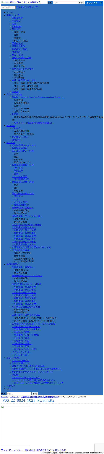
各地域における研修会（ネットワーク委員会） (34, 324)
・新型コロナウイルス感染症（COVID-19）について (37, 383)
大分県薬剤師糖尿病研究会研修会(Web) (40, 396)
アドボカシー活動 (20, 360)
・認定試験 (17, 171)
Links (8, 389)
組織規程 (16, 26)
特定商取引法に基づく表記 (38, 450)
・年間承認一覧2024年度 (24, 239)
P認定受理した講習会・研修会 (26, 224)
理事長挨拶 (17, 18)
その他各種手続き (20, 250)
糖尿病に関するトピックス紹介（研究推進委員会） (37, 369)
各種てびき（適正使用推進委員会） (29, 366)
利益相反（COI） (20, 49)
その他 (15, 375)
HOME (4, 396)
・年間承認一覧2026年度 (24, 244)
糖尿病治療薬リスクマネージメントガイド (32, 372)
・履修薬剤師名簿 (20, 205)
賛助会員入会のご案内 (23, 69)
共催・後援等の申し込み (24, 80)
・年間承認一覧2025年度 (24, 241)
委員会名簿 (17, 43)
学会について (13, 15)
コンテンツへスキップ (27, 7)
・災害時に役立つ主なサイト (26, 377)
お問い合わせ (59, 450)
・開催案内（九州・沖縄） (25, 349)
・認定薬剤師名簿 (20, 179)
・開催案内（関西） (21, 341)
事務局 (15, 91)
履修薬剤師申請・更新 (23, 193)
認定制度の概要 (19, 148)
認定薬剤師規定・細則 (23, 151)
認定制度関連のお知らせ (24, 145)
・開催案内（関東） (21, 332)
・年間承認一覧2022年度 (24, 233)
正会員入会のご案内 (21, 57)
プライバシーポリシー (12, 450)
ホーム (9, 12)
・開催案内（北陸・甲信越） (26, 335)
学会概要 (16, 21)
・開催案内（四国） (21, 346)
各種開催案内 (13, 264)
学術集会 (10, 125)
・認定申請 (17, 168)
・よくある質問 (19, 176)
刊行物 (15, 114)
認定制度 (10, 142)
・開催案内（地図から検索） (26, 326)
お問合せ (10, 386)
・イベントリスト (20, 355)
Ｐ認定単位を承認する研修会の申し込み (31, 247)
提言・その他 (13, 358)
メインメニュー (8, 7)
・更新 (15, 174)
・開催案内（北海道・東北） (26, 329)
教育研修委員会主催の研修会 (26, 307)
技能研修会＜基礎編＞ (23, 208)
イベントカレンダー (21, 352)
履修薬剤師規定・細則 (23, 182)
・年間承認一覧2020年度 (24, 227)
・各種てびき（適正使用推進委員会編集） (32, 123)
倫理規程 (16, 52)
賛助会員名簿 (18, 46)
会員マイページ (94, 3)
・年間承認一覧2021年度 (24, 230)
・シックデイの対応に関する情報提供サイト (33, 380)
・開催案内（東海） (21, 338)
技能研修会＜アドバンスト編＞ (27, 216)
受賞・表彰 (17, 55)
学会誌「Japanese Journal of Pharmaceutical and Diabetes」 (38, 97)
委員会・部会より (20, 363)
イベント (14, 396)
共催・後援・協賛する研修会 (26, 315)
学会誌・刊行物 (14, 94)
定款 (14, 24)
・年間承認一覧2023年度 (24, 236)
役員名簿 (16, 29)
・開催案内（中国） (21, 343)
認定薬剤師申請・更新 (23, 165)
